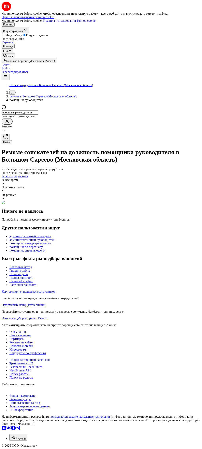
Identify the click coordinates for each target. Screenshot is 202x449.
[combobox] (20, 112)
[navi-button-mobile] (5, 77)
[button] (6, 64)
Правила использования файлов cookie (69, 20)
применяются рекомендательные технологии (80, 416)
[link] (8, 55)
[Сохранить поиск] (5, 137)
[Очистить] (7, 121)
